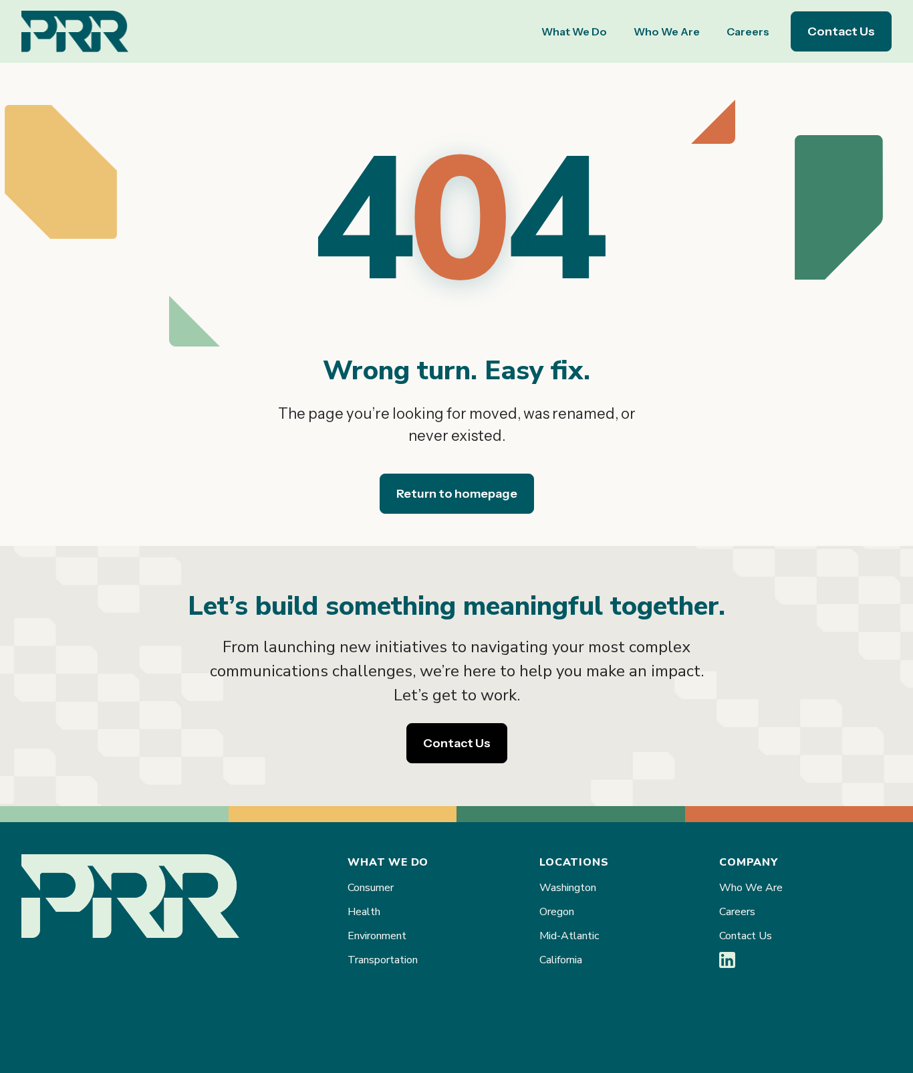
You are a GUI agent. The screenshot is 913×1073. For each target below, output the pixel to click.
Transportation (383, 960)
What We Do (574, 31)
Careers (748, 31)
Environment (377, 936)
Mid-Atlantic (569, 936)
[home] (74, 31)
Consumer (371, 887)
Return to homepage (456, 493)
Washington (567, 887)
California (560, 960)
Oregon (556, 911)
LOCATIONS (573, 862)
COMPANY (748, 862)
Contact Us (841, 31)
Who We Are (667, 31)
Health (364, 911)
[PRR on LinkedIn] (727, 964)
